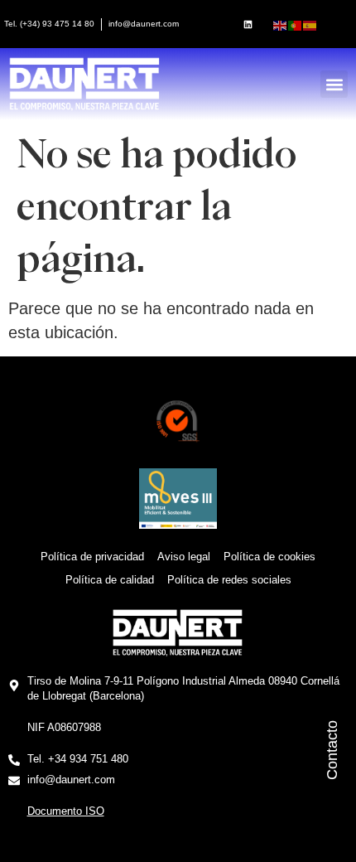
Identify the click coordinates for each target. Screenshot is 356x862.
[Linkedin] (247, 24)
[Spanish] (310, 24)
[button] (334, 84)
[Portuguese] (295, 24)
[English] (280, 24)
